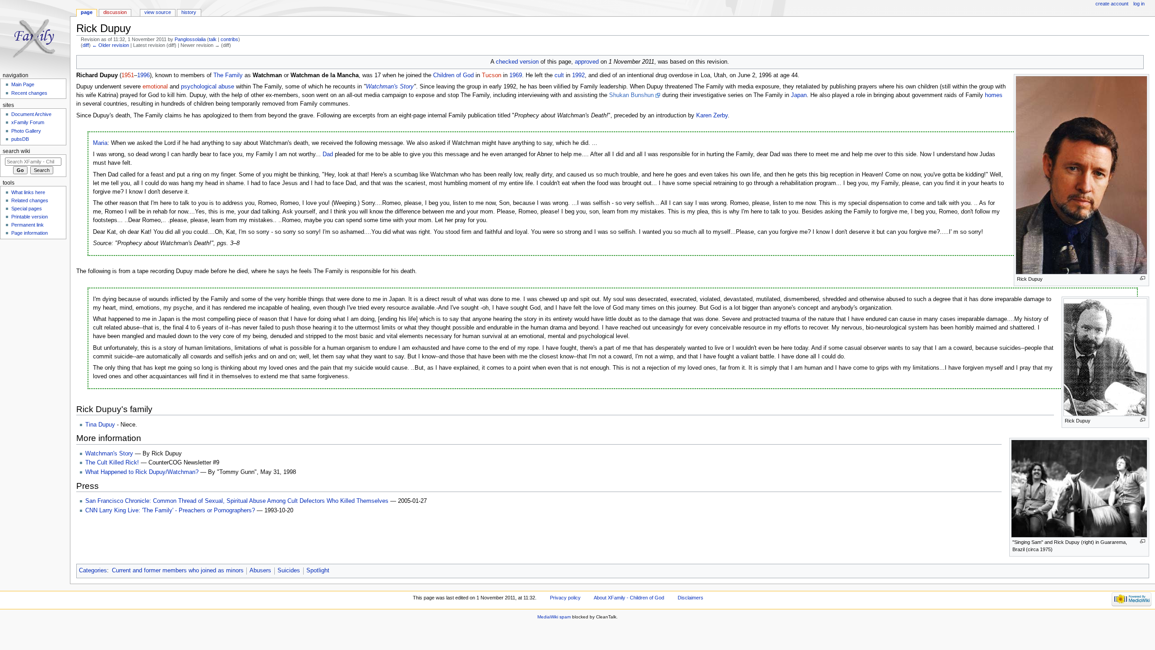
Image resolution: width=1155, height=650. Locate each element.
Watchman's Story (390, 87)
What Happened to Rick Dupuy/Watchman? (142, 472)
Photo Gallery (26, 131)
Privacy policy (565, 597)
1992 (578, 75)
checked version (517, 62)
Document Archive (31, 114)
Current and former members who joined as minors (178, 570)
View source (157, 12)
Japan (799, 95)
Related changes (29, 200)
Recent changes (29, 93)
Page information (29, 233)
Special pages (26, 208)
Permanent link (27, 225)
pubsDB (20, 139)
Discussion (115, 12)
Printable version (29, 216)
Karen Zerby (712, 115)
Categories (93, 570)
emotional (155, 87)
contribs (229, 39)
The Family (228, 75)
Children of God (453, 75)
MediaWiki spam (554, 616)
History (188, 12)
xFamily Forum (27, 122)
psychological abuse (207, 87)
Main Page (22, 84)
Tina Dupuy (100, 425)
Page (86, 12)
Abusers (260, 570)
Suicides (288, 570)
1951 (127, 75)
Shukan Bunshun (631, 95)
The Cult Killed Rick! (112, 463)
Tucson (491, 75)
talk (213, 39)
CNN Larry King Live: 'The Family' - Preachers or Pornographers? (170, 510)
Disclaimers (690, 597)
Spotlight (317, 570)
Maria (100, 143)
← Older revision (110, 45)
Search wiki (16, 151)
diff (86, 45)
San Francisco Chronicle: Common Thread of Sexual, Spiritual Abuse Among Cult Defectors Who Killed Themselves (236, 501)
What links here (28, 192)
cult (559, 75)
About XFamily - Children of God (629, 597)
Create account (1111, 3)
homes (994, 95)
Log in (1139, 3)
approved (587, 62)
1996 (143, 75)
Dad (328, 154)
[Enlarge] (1142, 278)
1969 (515, 75)
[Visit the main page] (35, 35)
